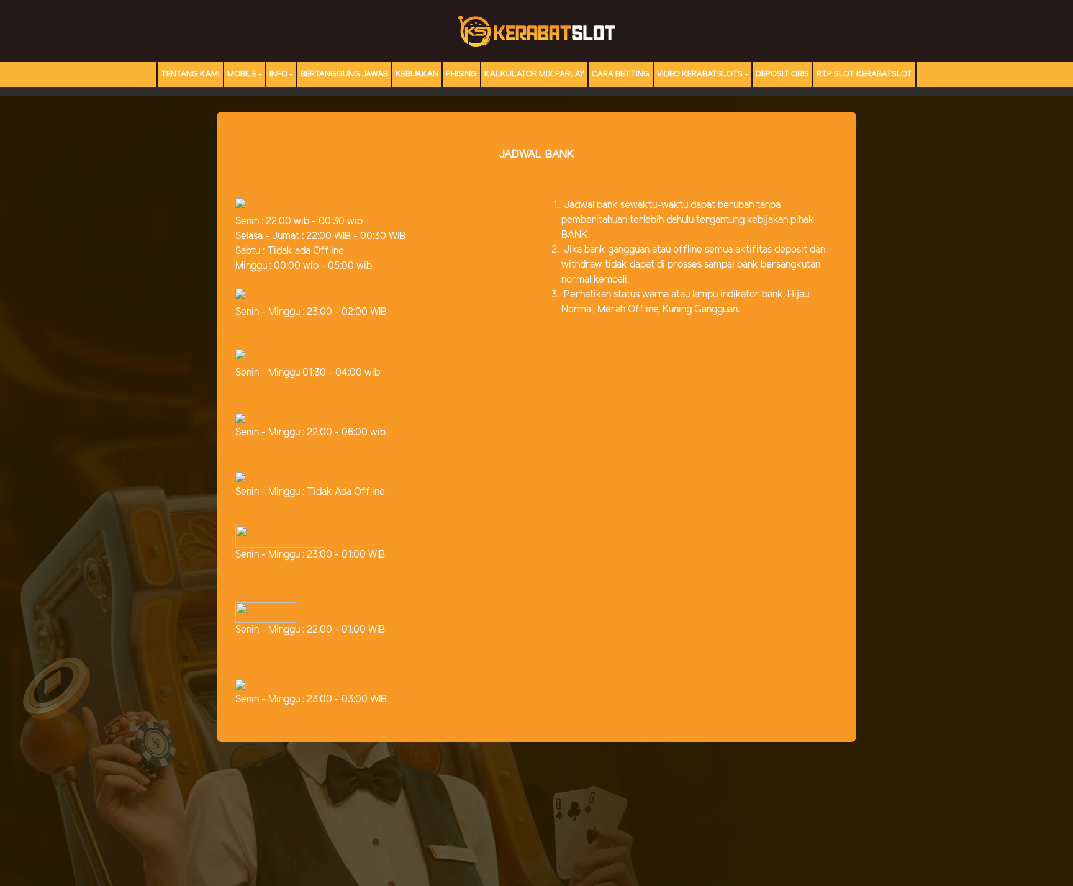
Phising (461, 74)
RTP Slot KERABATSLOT (864, 74)
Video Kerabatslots (700, 74)
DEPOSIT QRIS (782, 74)
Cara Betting (621, 74)
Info (278, 74)
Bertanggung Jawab (344, 74)
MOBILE (241, 74)
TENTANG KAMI (190, 74)
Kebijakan (417, 74)
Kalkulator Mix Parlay (534, 74)
